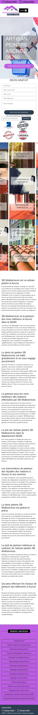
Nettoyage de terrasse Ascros (19, 665)
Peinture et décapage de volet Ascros (19, 653)
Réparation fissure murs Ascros (19, 690)
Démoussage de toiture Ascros (19, 661)
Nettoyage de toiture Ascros (19, 678)
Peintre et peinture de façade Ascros (19, 645)
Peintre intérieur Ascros (19, 682)
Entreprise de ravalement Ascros (19, 657)
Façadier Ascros (19, 641)
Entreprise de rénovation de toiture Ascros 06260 (19, 698)
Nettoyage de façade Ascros (19, 669)
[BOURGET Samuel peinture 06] (11, 10)
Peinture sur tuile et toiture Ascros (19, 686)
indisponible (10, 1)
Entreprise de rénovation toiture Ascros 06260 (19, 694)
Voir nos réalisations (19, 66)
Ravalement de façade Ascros (19, 674)
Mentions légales (28, 713)
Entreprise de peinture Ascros (19, 649)
